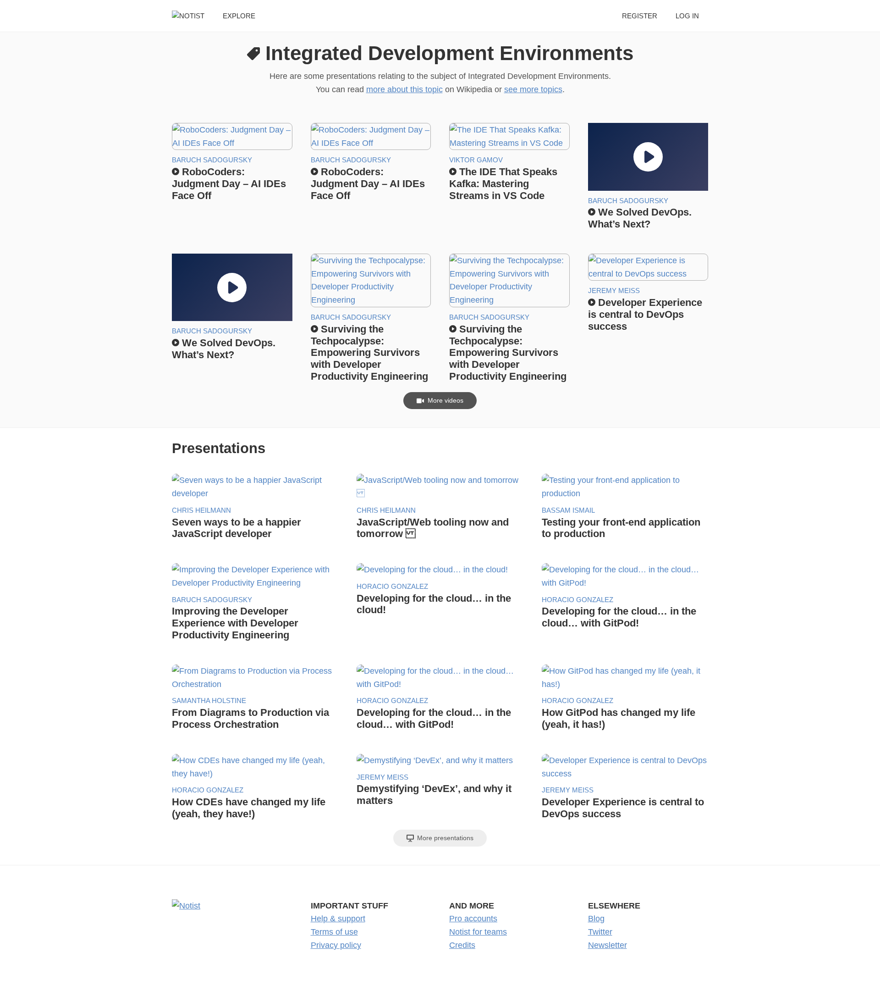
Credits (462, 945)
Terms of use (334, 931)
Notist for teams (478, 931)
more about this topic (404, 89)
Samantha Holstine (209, 700)
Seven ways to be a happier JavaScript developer (236, 528)
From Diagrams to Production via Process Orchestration (250, 718)
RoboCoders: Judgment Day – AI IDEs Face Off (229, 183)
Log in (687, 16)
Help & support (338, 918)
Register (639, 16)
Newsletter (607, 945)
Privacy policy (336, 945)
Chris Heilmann (201, 510)
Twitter (600, 931)
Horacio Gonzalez (392, 586)
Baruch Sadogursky (212, 160)
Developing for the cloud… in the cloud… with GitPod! (619, 617)
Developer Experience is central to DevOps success (645, 314)
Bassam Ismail (568, 510)
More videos (444, 400)
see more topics (533, 89)
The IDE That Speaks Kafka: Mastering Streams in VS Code (503, 183)
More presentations (444, 838)
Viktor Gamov (476, 160)
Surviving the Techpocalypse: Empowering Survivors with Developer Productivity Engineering (369, 352)
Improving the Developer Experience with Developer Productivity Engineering (235, 623)
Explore (239, 16)
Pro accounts (473, 918)
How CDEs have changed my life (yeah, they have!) (248, 808)
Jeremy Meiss (614, 290)
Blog (596, 918)
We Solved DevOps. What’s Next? (640, 218)
